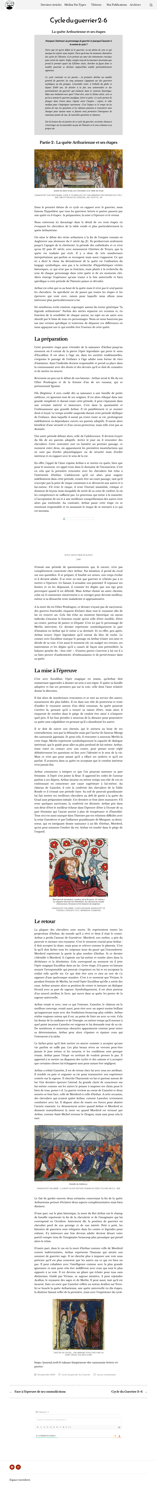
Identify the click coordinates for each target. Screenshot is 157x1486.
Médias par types (75, 4)
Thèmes (96, 4)
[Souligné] (44, 1427)
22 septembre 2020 (46, 1374)
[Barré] (47, 1427)
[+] (70, 1427)
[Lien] (63, 1427)
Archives (135, 4)
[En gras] (37, 1427)
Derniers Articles (51, 4)
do (80, 1374)
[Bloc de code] (60, 1427)
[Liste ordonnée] (50, 1427)
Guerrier (86, 1374)
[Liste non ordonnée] (54, 1427)
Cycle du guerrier (70, 1374)
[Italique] (41, 1427)
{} (66, 1427)
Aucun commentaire (106, 1374)
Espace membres (20, 1479)
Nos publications (117, 4)
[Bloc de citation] (57, 1427)
